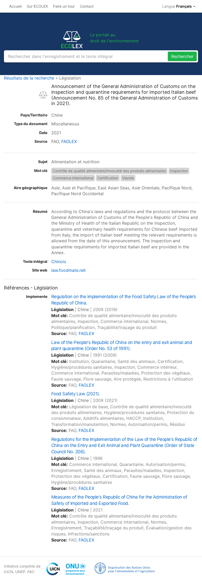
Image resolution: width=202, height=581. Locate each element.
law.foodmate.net (68, 270)
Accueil (15, 6)
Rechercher (182, 56)
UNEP (20, 571)
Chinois (58, 261)
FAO (30, 571)
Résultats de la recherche (29, 78)
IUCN (8, 571)
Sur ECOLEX (37, 6)
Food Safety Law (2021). (75, 393)
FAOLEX (69, 141)
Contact (87, 6)
